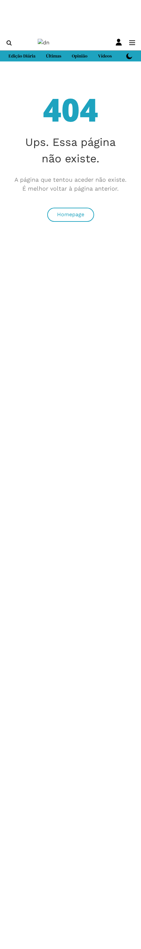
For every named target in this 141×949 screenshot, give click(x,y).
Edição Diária (22, 56)
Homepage (70, 214)
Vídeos (105, 56)
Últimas (53, 56)
